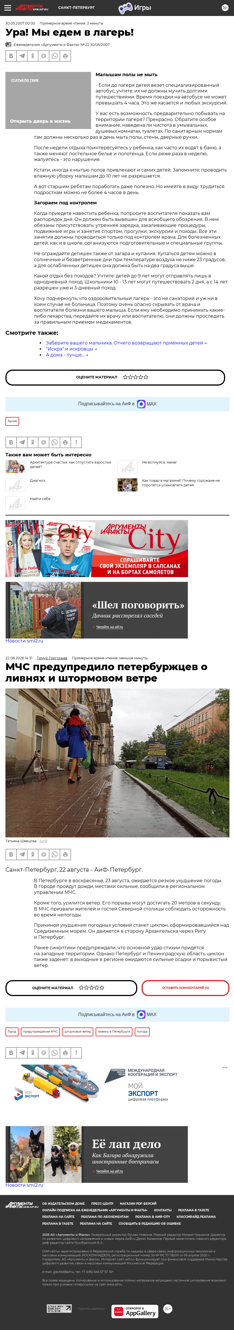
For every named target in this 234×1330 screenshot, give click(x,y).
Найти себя (40, 499)
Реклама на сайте (58, 1217)
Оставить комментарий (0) (185, 988)
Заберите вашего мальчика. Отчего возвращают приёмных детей (124, 343)
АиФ (43, 841)
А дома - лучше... (65, 355)
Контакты (163, 1210)
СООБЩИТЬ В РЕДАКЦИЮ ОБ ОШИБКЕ (150, 1224)
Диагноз (37, 480)
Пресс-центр (102, 1204)
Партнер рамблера (91, 1308)
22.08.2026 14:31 (18, 658)
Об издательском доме (63, 1204)
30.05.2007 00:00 (20, 23)
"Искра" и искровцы (69, 349)
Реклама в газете (193, 1210)
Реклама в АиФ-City (152, 1217)
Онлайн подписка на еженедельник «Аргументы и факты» (95, 1210)
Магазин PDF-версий (138, 1204)
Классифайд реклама (196, 1217)
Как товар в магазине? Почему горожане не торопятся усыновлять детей (181, 482)
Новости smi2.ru (24, 641)
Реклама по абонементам (105, 1217)
